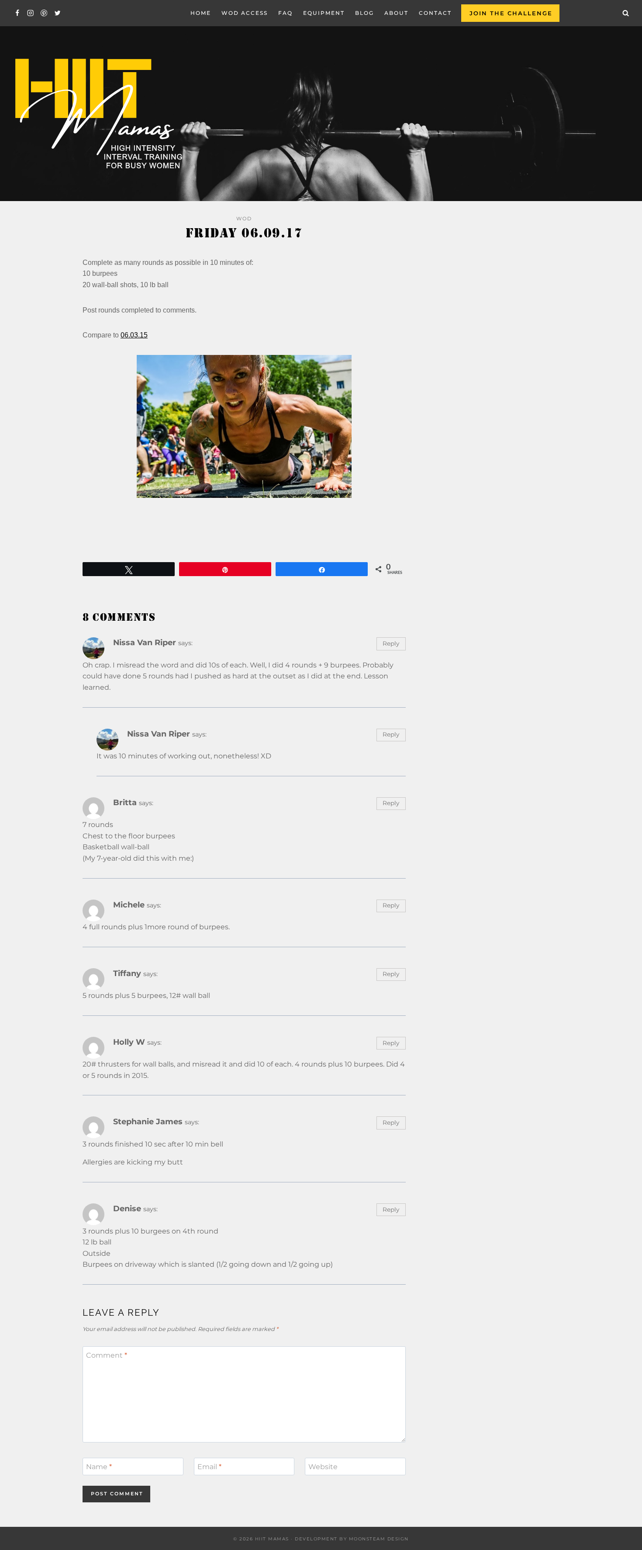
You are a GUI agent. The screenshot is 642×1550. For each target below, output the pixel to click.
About (396, 13)
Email (209, 1466)
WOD (244, 218)
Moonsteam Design (379, 1539)
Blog (364, 13)
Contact (435, 13)
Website (323, 1466)
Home (200, 13)
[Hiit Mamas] (97, 114)
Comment (106, 1355)
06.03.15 (134, 335)
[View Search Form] (626, 13)
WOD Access (244, 13)
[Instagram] (31, 13)
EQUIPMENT (324, 13)
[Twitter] (57, 13)
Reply (391, 643)
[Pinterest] (44, 13)
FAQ (285, 13)
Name (99, 1466)
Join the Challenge (510, 13)
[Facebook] (17, 13)
